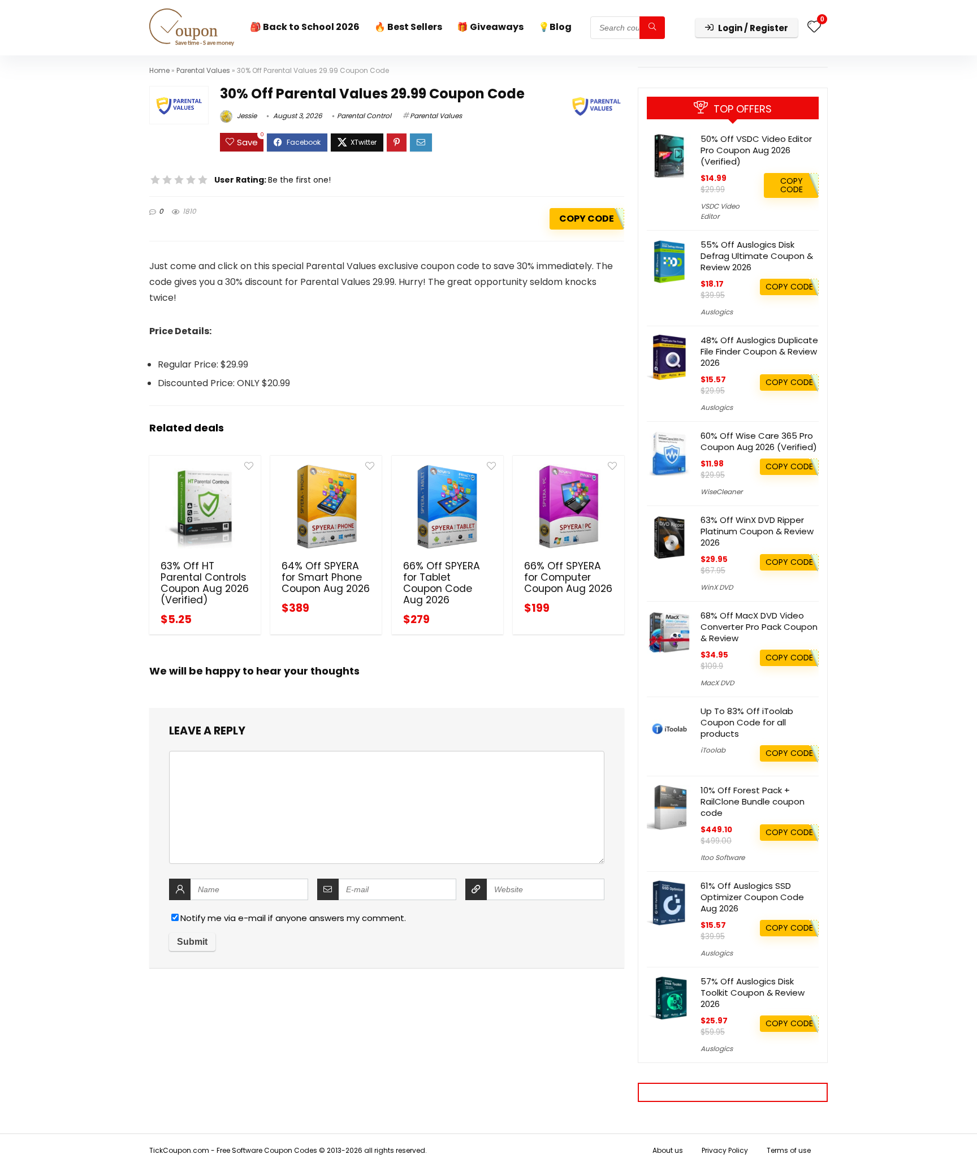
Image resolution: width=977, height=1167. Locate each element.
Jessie (246, 115)
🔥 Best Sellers (408, 26)
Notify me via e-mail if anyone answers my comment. (293, 918)
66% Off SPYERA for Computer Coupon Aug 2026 (568, 577)
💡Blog (555, 26)
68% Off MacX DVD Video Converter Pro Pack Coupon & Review (759, 627)
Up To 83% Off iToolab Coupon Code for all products (747, 722)
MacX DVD (717, 683)
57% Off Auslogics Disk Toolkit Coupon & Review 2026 (753, 992)
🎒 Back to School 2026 (305, 26)
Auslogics (717, 312)
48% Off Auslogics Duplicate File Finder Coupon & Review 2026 (759, 351)
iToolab (713, 750)
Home (159, 70)
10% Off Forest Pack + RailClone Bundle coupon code (753, 801)
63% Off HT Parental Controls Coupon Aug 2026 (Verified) (205, 583)
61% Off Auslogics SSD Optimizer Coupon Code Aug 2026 (752, 897)
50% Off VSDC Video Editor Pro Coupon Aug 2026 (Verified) (756, 150)
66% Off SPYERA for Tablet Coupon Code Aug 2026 (441, 583)
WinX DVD (717, 587)
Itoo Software (723, 857)
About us (667, 1150)
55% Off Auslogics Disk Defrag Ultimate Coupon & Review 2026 (757, 256)
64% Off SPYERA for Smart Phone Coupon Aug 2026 (326, 577)
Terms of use (789, 1150)
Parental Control (364, 115)
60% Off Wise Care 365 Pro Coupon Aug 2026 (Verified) (759, 441)
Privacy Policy (725, 1150)
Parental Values (203, 70)
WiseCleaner (721, 491)
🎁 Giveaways (490, 26)
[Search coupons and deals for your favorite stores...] (652, 27)
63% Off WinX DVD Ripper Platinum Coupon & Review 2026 (757, 531)
